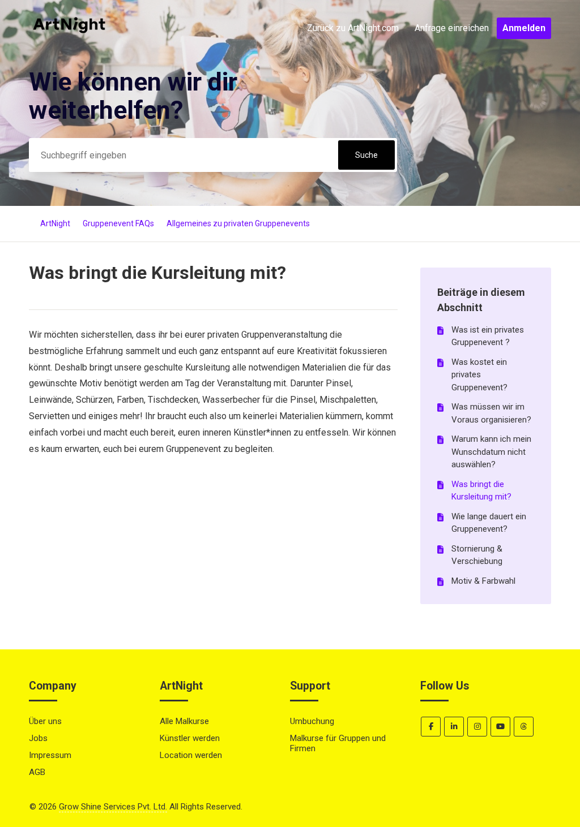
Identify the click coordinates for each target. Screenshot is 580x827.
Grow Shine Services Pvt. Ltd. (113, 807)
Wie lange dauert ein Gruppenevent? (488, 523)
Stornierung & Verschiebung (476, 555)
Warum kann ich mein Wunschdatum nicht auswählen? (491, 452)
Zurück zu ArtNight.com (353, 28)
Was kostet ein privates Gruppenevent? (479, 375)
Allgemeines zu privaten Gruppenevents (238, 223)
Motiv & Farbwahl (483, 581)
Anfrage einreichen (452, 28)
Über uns (45, 721)
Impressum (50, 755)
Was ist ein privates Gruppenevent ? (487, 336)
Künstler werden (190, 738)
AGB (37, 772)
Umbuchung (312, 721)
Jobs (38, 738)
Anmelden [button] (523, 28)
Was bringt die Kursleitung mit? (481, 490)
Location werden (191, 755)
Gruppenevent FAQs (118, 223)
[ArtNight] (69, 52)
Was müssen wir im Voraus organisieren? (491, 413)
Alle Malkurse (184, 721)
